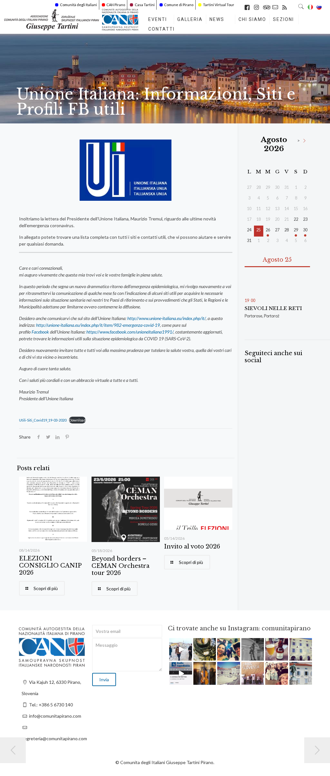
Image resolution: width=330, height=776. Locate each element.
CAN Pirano (115, 5)
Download (77, 420)
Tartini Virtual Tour (218, 5)
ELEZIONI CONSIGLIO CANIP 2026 (50, 565)
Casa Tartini (145, 5)
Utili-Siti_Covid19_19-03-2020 (42, 420)
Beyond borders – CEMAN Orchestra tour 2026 (121, 566)
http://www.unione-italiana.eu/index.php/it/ (166, 318)
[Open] (180, 649)
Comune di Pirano (178, 5)
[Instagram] (188, 657)
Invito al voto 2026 (192, 546)
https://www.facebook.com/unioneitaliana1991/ (129, 332)
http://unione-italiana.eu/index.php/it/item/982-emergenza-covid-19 (98, 325)
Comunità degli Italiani (78, 5)
